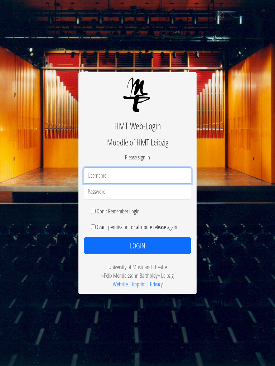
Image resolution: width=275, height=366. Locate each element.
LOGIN (137, 245)
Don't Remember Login (118, 211)
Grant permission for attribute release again (137, 227)
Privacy (156, 284)
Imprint (139, 284)
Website (121, 284)
